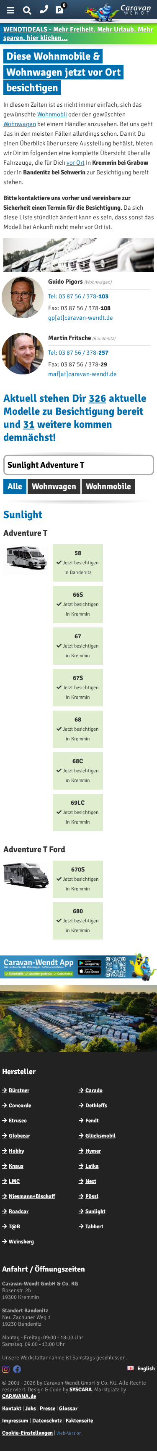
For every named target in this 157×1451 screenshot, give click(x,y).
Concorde (20, 1105)
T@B (14, 1226)
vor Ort (76, 162)
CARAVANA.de (19, 1396)
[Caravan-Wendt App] (78, 981)
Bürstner (19, 1090)
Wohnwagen (19, 124)
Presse (47, 1408)
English (145, 1368)
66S (80, 604)
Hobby (16, 1151)
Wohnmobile (108, 486)
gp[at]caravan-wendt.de (80, 317)
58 (80, 562)
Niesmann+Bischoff (32, 1196)
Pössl (91, 1196)
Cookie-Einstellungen (27, 1433)
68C (80, 770)
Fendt (92, 1120)
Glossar (68, 1408)
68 (80, 729)
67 (80, 645)
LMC (14, 1181)
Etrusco (18, 1120)
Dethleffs (96, 1105)
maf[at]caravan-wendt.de (82, 374)
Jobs (30, 1408)
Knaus (16, 1166)
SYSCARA (80, 1389)
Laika (92, 1166)
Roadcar (18, 1211)
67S (80, 687)
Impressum (15, 1420)
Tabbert (94, 1226)
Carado (94, 1090)
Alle (15, 486)
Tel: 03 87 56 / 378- (78, 296)
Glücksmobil (100, 1135)
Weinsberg (21, 1241)
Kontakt (11, 1408)
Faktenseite (79, 1420)
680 (80, 920)
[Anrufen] (44, 7)
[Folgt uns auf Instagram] (7, 1370)
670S (80, 879)
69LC (80, 812)
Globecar (19, 1135)
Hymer (93, 1151)
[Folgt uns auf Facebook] (18, 1370)
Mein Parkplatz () (65, 11)
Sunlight (95, 1211)
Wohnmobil (52, 114)
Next (90, 1181)
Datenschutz (47, 1420)
